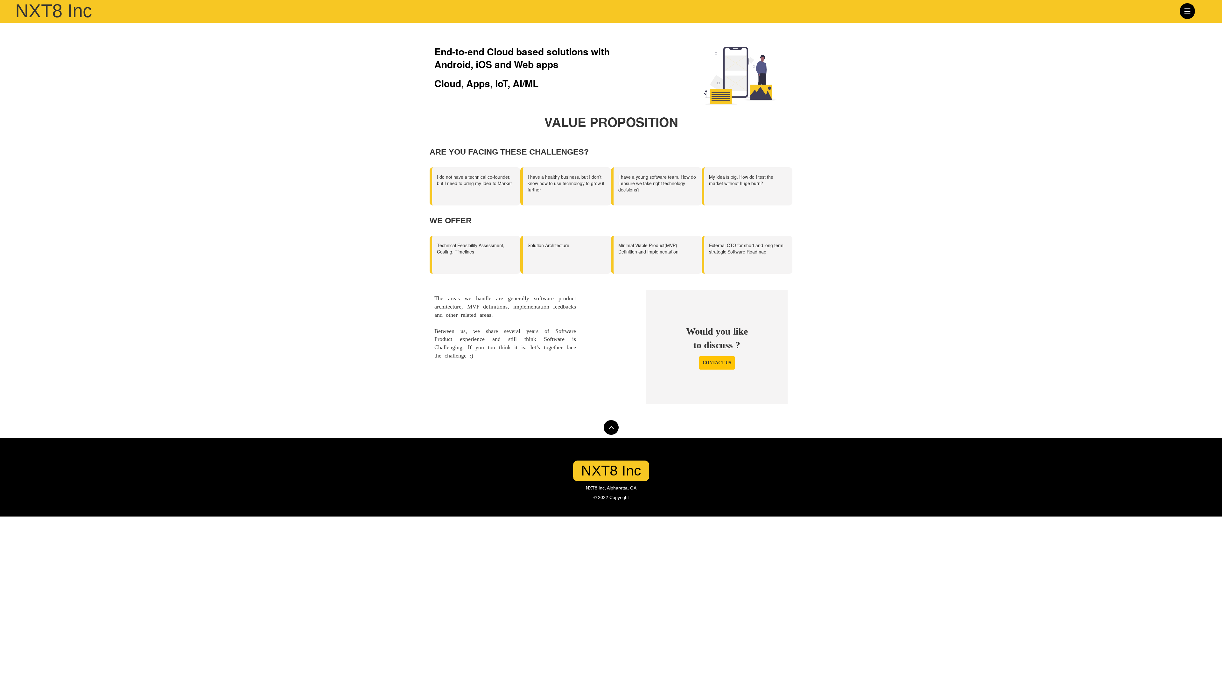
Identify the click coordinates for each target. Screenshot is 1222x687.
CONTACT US (717, 362)
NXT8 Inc (611, 470)
